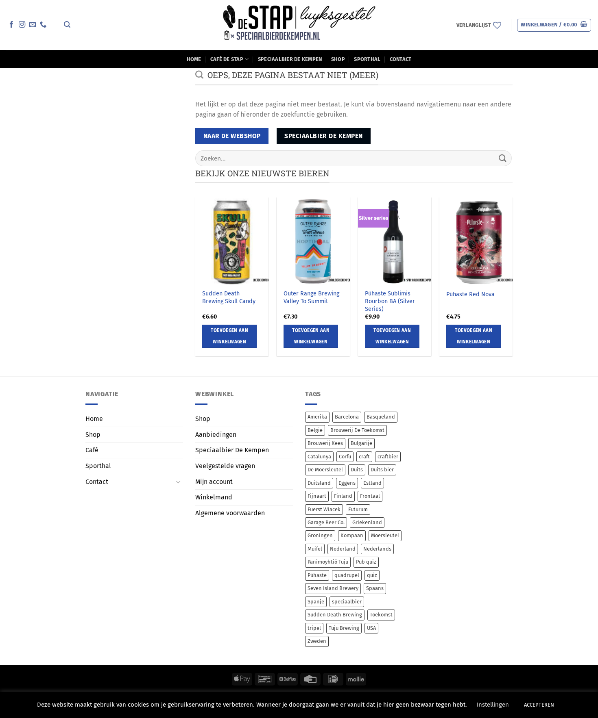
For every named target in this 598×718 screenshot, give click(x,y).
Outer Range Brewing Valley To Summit (311, 297)
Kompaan (351, 535)
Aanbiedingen (215, 434)
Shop (338, 59)
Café (91, 450)
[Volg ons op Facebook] (11, 24)
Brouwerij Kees (325, 443)
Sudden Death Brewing (335, 615)
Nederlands (377, 549)
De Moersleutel (325, 469)
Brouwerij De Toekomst (357, 430)
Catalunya (319, 456)
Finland (343, 496)
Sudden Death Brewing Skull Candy (228, 297)
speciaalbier (347, 602)
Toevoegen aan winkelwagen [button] (229, 336)
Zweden (317, 641)
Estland (372, 483)
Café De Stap (226, 59)
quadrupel (346, 575)
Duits (357, 469)
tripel (314, 628)
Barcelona (347, 417)
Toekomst (381, 615)
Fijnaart (317, 496)
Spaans (375, 588)
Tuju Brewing (344, 628)
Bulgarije (361, 443)
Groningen (320, 535)
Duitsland (319, 483)
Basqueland (381, 417)
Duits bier (382, 469)
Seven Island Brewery (333, 588)
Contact (401, 59)
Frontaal (370, 496)
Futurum (358, 509)
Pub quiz (366, 562)
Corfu (345, 456)
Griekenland (367, 522)
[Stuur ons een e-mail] (32, 24)
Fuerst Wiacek (324, 509)
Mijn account (214, 482)
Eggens (347, 483)
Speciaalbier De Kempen (290, 59)
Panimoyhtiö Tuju (328, 562)
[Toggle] (178, 481)
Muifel (315, 549)
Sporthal (367, 59)
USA (371, 628)
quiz (372, 575)
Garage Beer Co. (326, 522)
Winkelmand (213, 497)
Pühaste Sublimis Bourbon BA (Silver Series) (390, 301)
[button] (67, 24)
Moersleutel (385, 535)
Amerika (317, 417)
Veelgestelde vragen (225, 466)
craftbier (388, 456)
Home (194, 59)
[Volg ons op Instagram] (22, 24)
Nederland (343, 549)
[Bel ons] (43, 24)
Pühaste (317, 575)
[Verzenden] (503, 158)
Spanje (316, 602)
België (315, 430)
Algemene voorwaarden (230, 513)
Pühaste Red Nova (470, 294)
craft (364, 456)
